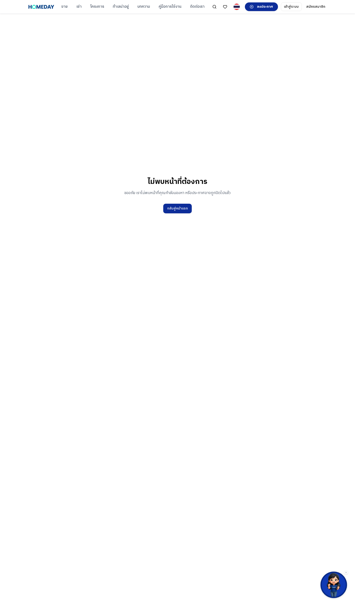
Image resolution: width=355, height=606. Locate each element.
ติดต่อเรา (197, 7)
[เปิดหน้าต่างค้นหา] (214, 6)
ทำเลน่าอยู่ (121, 7)
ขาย (64, 7)
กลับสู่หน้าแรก (177, 208)
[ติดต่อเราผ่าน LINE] (333, 584)
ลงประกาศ (265, 6)
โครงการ (97, 7)
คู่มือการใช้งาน (170, 7)
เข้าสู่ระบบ (291, 6)
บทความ (143, 7)
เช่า (79, 7)
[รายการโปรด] (225, 6)
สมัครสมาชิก (315, 6)
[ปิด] (346, 572)
